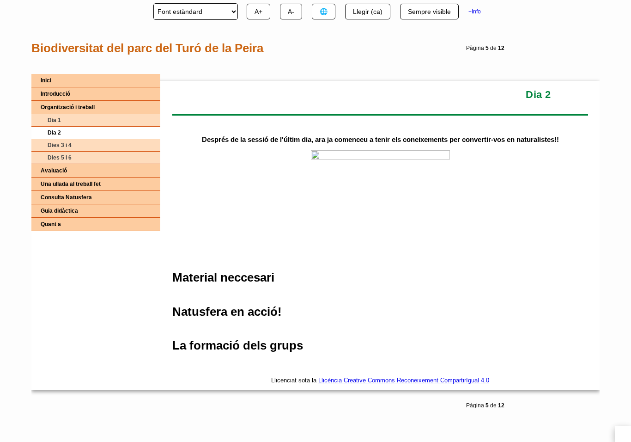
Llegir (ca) (367, 11)
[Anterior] (568, 49)
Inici (46, 80)
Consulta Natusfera (66, 197)
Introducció (55, 94)
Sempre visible (429, 11)
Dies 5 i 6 (60, 157)
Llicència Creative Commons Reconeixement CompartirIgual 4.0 (403, 380)
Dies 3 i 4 (60, 145)
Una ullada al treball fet (71, 184)
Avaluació (54, 170)
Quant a (51, 224)
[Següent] (587, 49)
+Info (474, 11)
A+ (258, 11)
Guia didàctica (59, 211)
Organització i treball (68, 107)
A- (291, 11)
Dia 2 (54, 132)
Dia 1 (54, 120)
